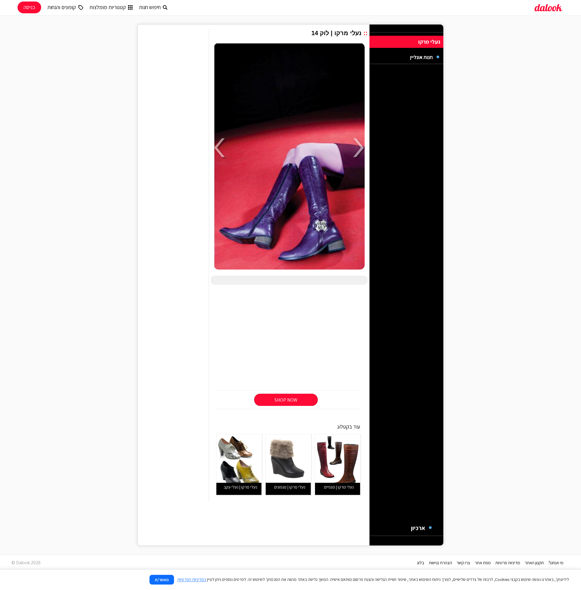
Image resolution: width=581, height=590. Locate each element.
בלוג (420, 562)
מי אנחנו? (555, 562)
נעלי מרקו (429, 41)
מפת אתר (483, 562)
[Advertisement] (289, 338)
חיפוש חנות (150, 7)
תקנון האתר (534, 562)
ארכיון (418, 528)
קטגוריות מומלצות (107, 7)
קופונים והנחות (61, 7)
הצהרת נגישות (440, 562)
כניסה (29, 7)
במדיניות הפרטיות (191, 579)
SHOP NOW (285, 400)
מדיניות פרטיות (507, 562)
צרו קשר (463, 562)
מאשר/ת (162, 579)
